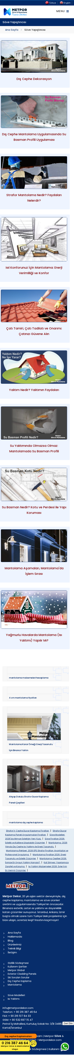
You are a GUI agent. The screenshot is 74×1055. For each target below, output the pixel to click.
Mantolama (15, 984)
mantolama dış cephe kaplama (26, 822)
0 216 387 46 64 (15, 1046)
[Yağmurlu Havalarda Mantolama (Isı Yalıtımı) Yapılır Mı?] (34, 609)
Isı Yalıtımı (13, 999)
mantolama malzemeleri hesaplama (28, 677)
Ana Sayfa (11, 30)
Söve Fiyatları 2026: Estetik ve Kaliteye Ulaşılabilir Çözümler (35, 840)
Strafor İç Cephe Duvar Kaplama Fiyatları (27, 830)
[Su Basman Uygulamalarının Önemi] (34, 484)
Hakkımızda (15, 936)
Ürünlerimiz (15, 944)
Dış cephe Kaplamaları (18, 1036)
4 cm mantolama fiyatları (23, 697)
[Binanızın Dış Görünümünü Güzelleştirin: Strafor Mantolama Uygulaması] (34, 172)
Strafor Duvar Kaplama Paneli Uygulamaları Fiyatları (35, 832)
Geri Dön (68, 1023)
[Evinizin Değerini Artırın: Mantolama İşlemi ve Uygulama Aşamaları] (34, 545)
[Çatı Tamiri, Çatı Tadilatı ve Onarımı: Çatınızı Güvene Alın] (34, 306)
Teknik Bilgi (14, 948)
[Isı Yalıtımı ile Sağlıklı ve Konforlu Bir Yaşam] (34, 239)
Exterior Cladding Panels (22, 974)
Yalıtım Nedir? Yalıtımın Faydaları (34, 390)
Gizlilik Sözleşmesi (18, 963)
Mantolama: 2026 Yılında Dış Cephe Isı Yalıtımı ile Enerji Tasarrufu (36, 844)
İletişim (12, 952)
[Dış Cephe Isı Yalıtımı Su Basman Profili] (34, 112)
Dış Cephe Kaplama (19, 981)
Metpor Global (16, 970)
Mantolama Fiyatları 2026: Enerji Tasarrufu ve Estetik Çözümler (35, 856)
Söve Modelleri (16, 995)
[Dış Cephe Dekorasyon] (34, 56)
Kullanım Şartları (17, 966)
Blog (10, 940)
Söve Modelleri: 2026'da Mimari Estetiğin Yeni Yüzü (35, 836)
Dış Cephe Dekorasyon (34, 79)
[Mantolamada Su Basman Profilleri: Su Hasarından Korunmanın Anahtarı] (34, 423)
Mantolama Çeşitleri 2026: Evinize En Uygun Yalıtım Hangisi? (36, 860)
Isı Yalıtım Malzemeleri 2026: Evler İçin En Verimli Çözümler (36, 868)
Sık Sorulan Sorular (18, 977)
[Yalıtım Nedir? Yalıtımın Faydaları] (34, 367)
